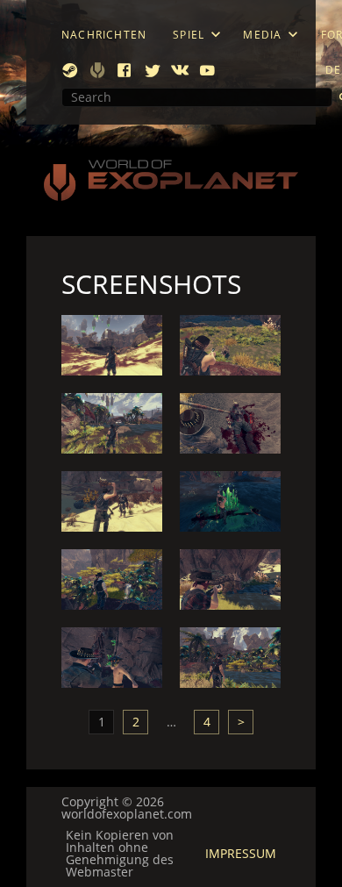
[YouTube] (207, 70)
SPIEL (188, 34)
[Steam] (70, 70)
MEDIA (262, 34)
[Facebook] (125, 70)
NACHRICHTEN (103, 34)
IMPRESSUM (240, 853)
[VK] (180, 70)
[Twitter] (153, 70)
